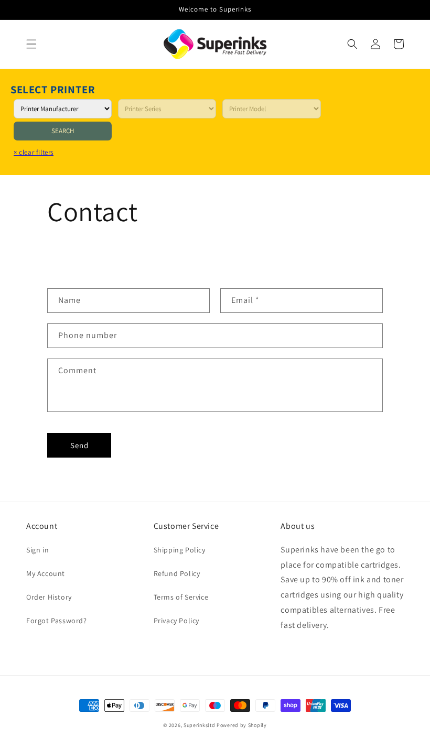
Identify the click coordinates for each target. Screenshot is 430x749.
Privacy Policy (176, 620)
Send (79, 445)
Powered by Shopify (242, 725)
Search (62, 130)
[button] (31, 44)
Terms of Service (181, 597)
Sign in (37, 550)
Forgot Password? (56, 620)
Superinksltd (199, 725)
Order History (49, 597)
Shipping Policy (180, 550)
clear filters (33, 152)
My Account (45, 573)
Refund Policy (177, 573)
